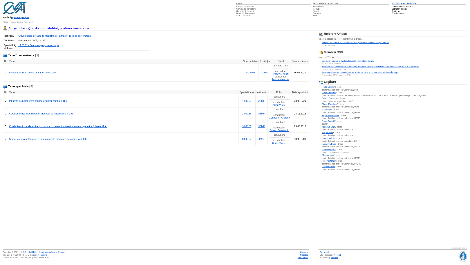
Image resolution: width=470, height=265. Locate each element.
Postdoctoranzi (398, 13)
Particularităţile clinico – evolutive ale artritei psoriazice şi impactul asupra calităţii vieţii (359, 72)
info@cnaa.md (40, 255)
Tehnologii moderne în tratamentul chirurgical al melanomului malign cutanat (355, 42)
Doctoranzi (396, 11)
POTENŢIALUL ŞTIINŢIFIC (404, 3)
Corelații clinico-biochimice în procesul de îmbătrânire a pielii (41, 113)
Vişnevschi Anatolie (279, 117)
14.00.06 (250, 72)
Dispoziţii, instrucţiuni (245, 13)
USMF (261, 101)
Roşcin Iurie (327, 132)
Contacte (304, 252)
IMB (261, 139)
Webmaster (303, 257)
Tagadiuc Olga (328, 127)
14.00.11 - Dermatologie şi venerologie (38, 45)
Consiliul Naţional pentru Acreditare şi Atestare (44, 252)
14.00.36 (246, 113)
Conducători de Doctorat (21, 22)
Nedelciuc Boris (329, 150)
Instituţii (316, 9)
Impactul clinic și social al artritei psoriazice (32, 72)
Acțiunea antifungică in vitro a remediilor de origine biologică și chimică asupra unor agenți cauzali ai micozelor (370, 67)
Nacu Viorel (279, 105)
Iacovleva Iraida (329, 144)
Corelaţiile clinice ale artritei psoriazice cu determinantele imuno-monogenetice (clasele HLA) (58, 126)
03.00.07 (246, 139)
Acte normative (243, 15)
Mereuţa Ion (327, 155)
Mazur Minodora (280, 79)
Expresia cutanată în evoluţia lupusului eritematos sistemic (348, 61)
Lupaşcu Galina (329, 138)
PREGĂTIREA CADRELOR (325, 3)
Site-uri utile (325, 252)
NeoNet (337, 255)
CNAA (239, 3)
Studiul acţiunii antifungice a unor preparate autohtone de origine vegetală (48, 139)
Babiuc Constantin (279, 130)
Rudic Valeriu (279, 143)
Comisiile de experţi (245, 11)
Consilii (316, 11)
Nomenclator (318, 7)
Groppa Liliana (328, 166)
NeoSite (334, 257)
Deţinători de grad (399, 9)
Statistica (304, 255)
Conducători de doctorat (402, 7)
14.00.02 (246, 101)
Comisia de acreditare (246, 9)
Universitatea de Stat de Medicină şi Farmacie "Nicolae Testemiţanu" (55, 35)
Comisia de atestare (245, 7)
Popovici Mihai (281, 74)
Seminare (317, 13)
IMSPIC (265, 72)
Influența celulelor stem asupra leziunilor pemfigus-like (38, 101)
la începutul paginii (459, 248)
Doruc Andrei (328, 121)
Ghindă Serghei (329, 92)
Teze (315, 15)
